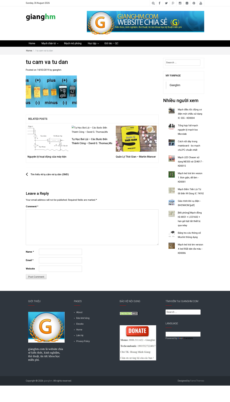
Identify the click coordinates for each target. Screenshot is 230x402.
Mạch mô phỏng (73, 43)
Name (30, 251)
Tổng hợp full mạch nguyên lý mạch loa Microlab (188, 129)
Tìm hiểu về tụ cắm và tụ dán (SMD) (50, 174)
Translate (188, 338)
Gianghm (175, 85)
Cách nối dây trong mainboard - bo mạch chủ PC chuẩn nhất (189, 145)
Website (30, 268)
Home (32, 43)
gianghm (57, 69)
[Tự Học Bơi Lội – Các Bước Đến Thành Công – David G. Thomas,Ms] (92, 129)
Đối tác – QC (111, 43)
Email (29, 260)
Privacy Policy (83, 341)
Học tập (92, 43)
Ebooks (80, 324)
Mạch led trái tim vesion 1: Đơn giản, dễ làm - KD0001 (190, 177)
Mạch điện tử (48, 43)
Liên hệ (79, 335)
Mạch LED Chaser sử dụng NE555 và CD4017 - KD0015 (190, 161)
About (79, 312)
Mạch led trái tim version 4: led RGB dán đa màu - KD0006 (190, 248)
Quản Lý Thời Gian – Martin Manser (136, 156)
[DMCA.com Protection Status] (129, 313)
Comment (32, 206)
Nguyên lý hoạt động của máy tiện (47, 156)
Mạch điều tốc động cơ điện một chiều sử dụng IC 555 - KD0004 (190, 113)
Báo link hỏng (82, 318)
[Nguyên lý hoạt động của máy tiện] (48, 138)
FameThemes (197, 380)
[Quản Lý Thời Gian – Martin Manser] (136, 138)
